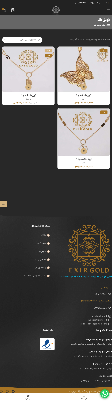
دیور (84, 99)
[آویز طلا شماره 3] (83, 132)
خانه (107, 39)
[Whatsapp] (1, 391)
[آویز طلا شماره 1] (83, 69)
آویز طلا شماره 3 (84, 159)
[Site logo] (56, 10)
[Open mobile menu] (108, 10)
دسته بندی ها (100, 25)
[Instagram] (7, 391)
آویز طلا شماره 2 (28, 95)
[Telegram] (13, 391)
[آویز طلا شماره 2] (28, 69)
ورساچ (28, 99)
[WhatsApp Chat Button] (104, 393)
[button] (84, 87)
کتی (83, 163)
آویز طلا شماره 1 (83, 95)
